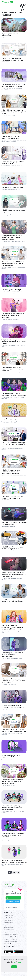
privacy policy (17, 962)
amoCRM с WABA (8, 917)
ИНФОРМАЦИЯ (8, 946)
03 (18, 872)
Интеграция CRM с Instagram (10, 941)
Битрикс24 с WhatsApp (9, 925)
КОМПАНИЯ (7, 944)
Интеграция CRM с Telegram (10, 939)
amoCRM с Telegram (8, 920)
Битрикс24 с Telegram (9, 929)
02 (14, 872)
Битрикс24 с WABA (8, 927)
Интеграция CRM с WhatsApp (11, 934)
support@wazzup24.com (11, 907)
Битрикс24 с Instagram (9, 932)
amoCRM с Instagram (9, 922)
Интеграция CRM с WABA (10, 936)
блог (11, 2)
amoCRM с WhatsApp (9, 915)
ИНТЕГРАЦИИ (8, 913)
